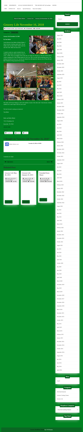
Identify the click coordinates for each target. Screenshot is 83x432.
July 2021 (59, 249)
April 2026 (59, 49)
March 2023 (59, 181)
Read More (9, 202)
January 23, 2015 (28, 178)
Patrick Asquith (43, 180)
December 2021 (60, 234)
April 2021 (59, 259)
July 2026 (59, 38)
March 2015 (59, 330)
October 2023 (60, 156)
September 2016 (60, 306)
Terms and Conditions (37, 8)
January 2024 (60, 145)
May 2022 (59, 217)
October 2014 (60, 348)
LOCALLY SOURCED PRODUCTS (25, 5)
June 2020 (59, 270)
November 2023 (60, 152)
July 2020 (59, 266)
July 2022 (59, 209)
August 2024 (60, 120)
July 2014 (59, 359)
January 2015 (60, 338)
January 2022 (60, 231)
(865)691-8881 (7, 127)
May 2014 (59, 366)
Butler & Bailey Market (19, 18)
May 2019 (59, 288)
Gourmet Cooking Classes (63, 395)
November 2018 (60, 295)
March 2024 (59, 138)
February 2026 (60, 56)
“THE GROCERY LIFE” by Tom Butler (43, 5)
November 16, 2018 (10, 28)
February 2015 (60, 334)
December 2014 (60, 341)
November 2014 (60, 345)
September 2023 (60, 160)
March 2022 (59, 224)
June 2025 (59, 85)
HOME (5, 5)
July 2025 (59, 81)
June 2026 (59, 42)
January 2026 (60, 60)
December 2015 (60, 313)
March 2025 (59, 95)
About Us (19, 8)
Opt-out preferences (27, 8)
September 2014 (60, 352)
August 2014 (60, 355)
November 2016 (60, 302)
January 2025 (60, 103)
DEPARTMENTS (12, 5)
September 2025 (60, 74)
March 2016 (59, 309)
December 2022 (60, 192)
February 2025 (60, 99)
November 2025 (60, 67)
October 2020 (60, 263)
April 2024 (59, 135)
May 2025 (59, 88)
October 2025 (60, 71)
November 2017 (60, 298)
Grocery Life (30, 18)
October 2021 (60, 241)
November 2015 (60, 316)
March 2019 (59, 291)
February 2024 (60, 142)
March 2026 (59, 53)
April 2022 (59, 220)
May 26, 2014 (10, 178)
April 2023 (59, 177)
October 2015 (60, 320)
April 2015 (59, 327)
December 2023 (60, 149)
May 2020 (59, 274)
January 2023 (60, 188)
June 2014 (59, 363)
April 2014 (59, 370)
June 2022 (59, 213)
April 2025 (59, 92)
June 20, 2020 (44, 178)
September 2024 (60, 117)
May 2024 (59, 131)
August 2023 (60, 163)
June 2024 (59, 128)
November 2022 (60, 195)
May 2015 (59, 323)
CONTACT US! (12, 8)
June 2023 (59, 170)
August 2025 (60, 78)
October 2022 (60, 199)
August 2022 (60, 206)
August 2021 (60, 245)
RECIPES (54, 5)
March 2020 (59, 281)
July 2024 (59, 124)
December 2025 (60, 63)
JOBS (5, 8)
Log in (58, 381)
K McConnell (20, 28)
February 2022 (60, 227)
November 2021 (60, 238)
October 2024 (60, 113)
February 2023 (60, 184)
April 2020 (59, 277)
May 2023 (59, 174)
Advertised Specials (61, 391)
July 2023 (59, 167)
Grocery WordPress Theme (37, 429)
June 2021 (59, 252)
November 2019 (60, 284)
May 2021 (59, 256)
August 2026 (60, 35)
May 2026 (59, 46)
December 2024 (60, 106)
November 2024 (60, 110)
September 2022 (60, 202)
